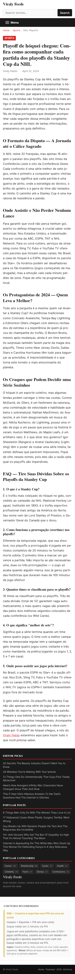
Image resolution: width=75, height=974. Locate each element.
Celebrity (11, 871)
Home (6, 30)
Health (62, 865)
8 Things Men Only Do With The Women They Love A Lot (36, 812)
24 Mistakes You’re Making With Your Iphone (29, 771)
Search (65, 13)
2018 (59, 969)
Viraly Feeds (13, 4)
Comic (47, 865)
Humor (10, 865)
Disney (42, 871)
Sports (16, 30)
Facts (27, 871)
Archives (67, 969)
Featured (50, 969)
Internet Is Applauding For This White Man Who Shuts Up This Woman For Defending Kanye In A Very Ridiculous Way (36, 847)
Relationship (29, 865)
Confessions (60, 871)
